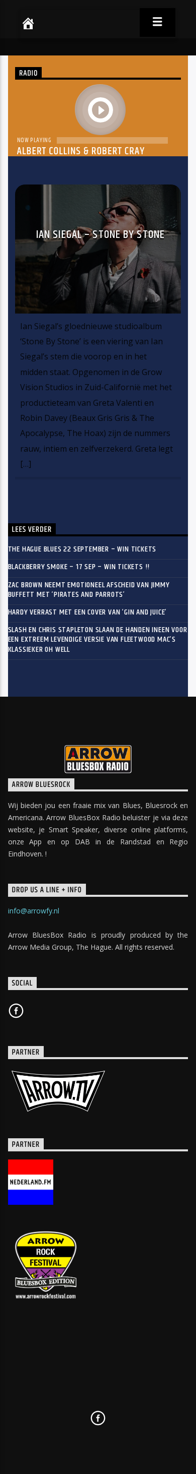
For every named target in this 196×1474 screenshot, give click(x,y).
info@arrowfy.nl (33, 910)
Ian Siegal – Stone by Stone (100, 234)
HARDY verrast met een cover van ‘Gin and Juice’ (87, 612)
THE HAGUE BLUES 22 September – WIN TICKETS (82, 549)
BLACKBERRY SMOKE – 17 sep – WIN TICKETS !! (79, 567)
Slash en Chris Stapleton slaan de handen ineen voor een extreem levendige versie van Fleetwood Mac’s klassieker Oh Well (97, 639)
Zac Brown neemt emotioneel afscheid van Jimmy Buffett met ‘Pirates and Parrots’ (89, 589)
